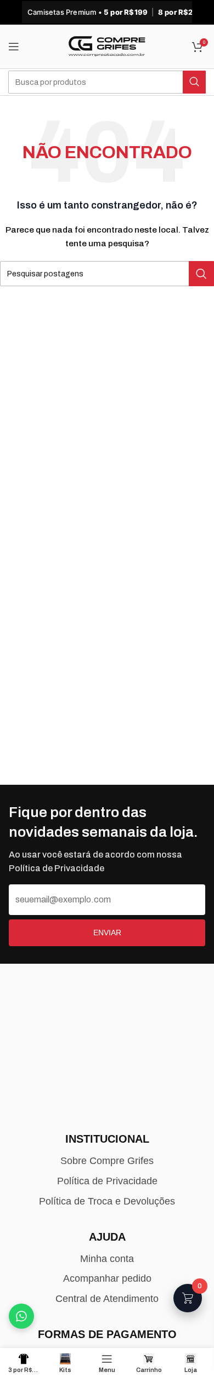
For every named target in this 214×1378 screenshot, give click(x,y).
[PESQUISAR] (194, 82)
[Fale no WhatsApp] (21, 1316)
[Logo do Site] (107, 46)
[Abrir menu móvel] (14, 46)
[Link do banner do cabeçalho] (107, 12)
